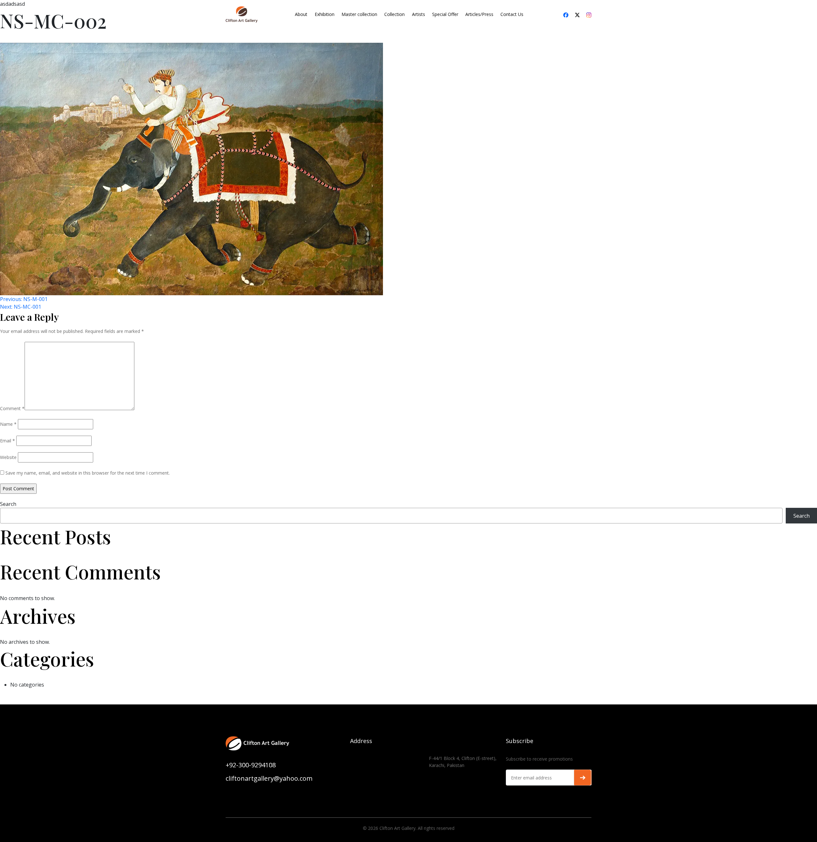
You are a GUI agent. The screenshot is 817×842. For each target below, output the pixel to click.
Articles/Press (479, 14)
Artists (418, 14)
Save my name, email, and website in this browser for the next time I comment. (87, 473)
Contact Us (511, 14)
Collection (394, 14)
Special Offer (445, 14)
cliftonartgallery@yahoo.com (269, 778)
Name (8, 424)
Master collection (359, 14)
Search (8, 503)
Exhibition (324, 14)
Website (8, 457)
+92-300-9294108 (251, 765)
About (301, 14)
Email (7, 441)
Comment (12, 408)
